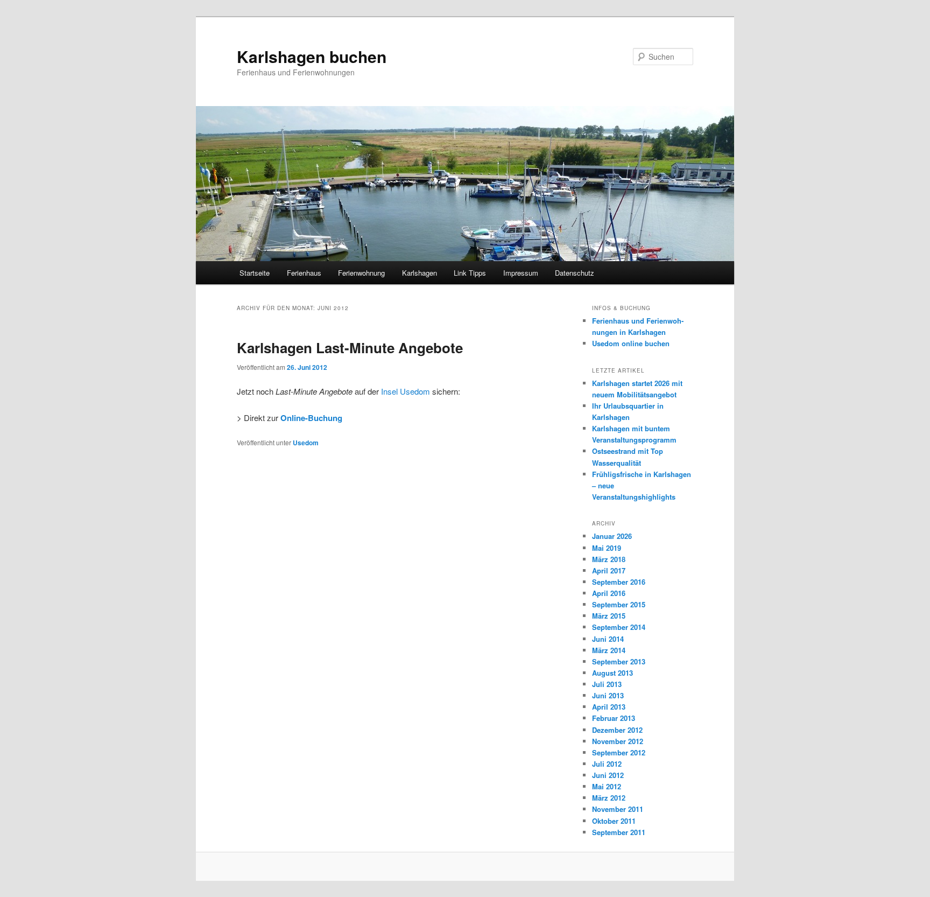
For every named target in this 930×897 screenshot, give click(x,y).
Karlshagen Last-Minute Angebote (350, 348)
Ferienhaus (304, 273)
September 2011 (618, 832)
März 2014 (608, 650)
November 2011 (617, 809)
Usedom (306, 442)
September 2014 (618, 627)
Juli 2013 (607, 684)
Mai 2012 (606, 786)
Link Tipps (470, 273)
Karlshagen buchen (311, 56)
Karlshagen (419, 273)
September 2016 (618, 582)
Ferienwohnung (361, 273)
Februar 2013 (613, 718)
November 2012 (617, 741)
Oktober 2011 (614, 821)
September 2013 (618, 661)
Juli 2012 (607, 764)
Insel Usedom (405, 391)
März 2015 (608, 616)
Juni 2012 (608, 775)
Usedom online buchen (631, 343)
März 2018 (608, 559)
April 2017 (608, 570)
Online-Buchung (311, 418)
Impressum (520, 273)
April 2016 (608, 593)
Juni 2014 (608, 639)
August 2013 (612, 673)
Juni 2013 (608, 695)
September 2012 (618, 752)
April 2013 (608, 707)
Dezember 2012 (617, 730)
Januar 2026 (612, 536)
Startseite (254, 273)
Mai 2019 (606, 548)
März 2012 (608, 798)
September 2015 (618, 604)
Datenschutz (574, 273)
